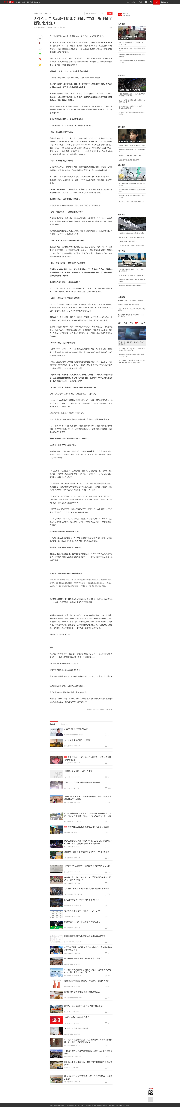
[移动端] (128, 2)
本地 (131, 323)
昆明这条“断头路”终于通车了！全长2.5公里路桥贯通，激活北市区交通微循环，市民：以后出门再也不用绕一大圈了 (87, 816)
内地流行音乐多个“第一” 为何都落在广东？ (82, 900)
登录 (157, 2)
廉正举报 (122, 1105)
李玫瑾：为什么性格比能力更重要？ (129, 327)
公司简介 (77, 1105)
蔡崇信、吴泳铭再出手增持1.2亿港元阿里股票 (83, 1006)
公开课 (143, 323)
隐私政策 (99, 1105)
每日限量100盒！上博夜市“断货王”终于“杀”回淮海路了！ (87, 852)
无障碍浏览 (30, 2)
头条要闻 (121, 24)
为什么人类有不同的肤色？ (127, 335)
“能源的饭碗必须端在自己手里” (77, 1017)
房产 (119, 323)
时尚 (125, 323)
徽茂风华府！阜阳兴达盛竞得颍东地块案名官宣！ (84, 936)
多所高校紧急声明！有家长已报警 (78, 771)
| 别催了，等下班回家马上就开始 (130, 300)
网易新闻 (125, 13)
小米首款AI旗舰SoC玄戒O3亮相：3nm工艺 (131, 233)
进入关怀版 (37, 2)
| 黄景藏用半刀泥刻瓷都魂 (128, 304)
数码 (136, 323)
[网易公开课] (134, 2)
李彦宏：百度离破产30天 (126, 344)
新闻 (46, 13)
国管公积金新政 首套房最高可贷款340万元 (82, 992)
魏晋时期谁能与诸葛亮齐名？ (127, 339)
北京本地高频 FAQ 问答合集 (76, 729)
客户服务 (94, 1105)
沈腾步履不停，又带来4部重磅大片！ (130, 160)
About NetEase (70, 1105)
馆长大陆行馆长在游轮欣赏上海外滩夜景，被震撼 (88, 827)
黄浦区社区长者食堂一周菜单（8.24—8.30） (83, 911)
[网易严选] (140, 2)
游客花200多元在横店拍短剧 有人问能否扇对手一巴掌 (86, 888)
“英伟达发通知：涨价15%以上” (128, 241)
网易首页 (18, 2)
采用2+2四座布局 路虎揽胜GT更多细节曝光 (132, 275)
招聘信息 (88, 1105)
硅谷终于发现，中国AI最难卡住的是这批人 (131, 237)
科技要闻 (121, 215)
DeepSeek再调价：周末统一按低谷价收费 (131, 245)
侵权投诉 (128, 1105)
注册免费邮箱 (164, 2)
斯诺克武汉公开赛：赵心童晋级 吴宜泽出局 (82, 922)
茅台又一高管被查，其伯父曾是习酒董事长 (131, 202)
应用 (23, 2)
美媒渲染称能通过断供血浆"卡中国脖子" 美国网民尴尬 (86, 981)
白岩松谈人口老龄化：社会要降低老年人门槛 (132, 331)
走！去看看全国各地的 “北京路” (77, 740)
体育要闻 (121, 75)
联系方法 (83, 1105)
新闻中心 (41, 13)
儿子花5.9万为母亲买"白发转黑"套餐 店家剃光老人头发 (87, 866)
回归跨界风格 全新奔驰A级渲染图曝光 (130, 285)
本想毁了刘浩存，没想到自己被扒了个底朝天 (132, 145)
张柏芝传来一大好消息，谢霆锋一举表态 (131, 155)
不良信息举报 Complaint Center (111, 1105)
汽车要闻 (121, 251)
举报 (111, 27)
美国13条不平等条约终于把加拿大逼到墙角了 (83, 958)
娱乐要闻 (121, 127)
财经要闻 (121, 165)
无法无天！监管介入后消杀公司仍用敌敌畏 (82, 782)
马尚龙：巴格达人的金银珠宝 (76, 1028)
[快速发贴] (40, 38)
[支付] (146, 2)
